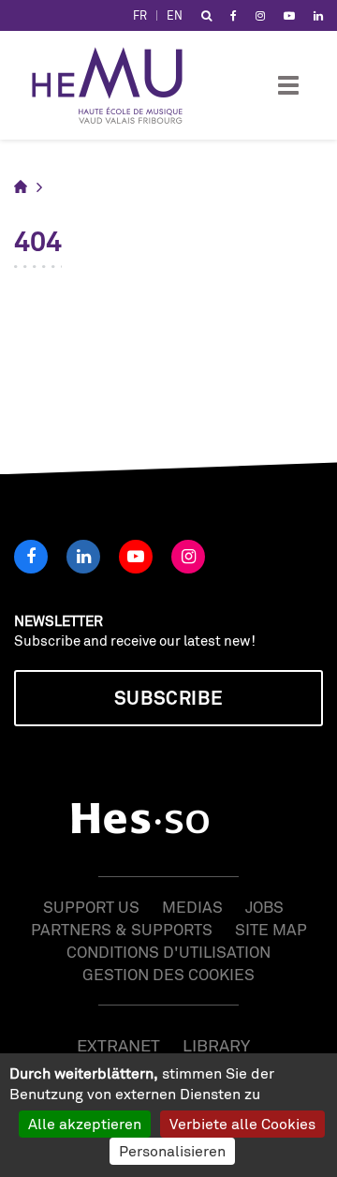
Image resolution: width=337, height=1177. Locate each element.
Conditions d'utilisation (168, 951)
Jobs (264, 906)
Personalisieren (172, 1150)
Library (216, 1045)
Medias (192, 906)
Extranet (118, 1045)
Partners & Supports (121, 929)
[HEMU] (116, 85)
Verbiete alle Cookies (242, 1123)
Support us (91, 906)
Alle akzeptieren (84, 1123)
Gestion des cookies (168, 974)
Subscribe (168, 697)
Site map (271, 929)
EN (175, 15)
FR (140, 15)
